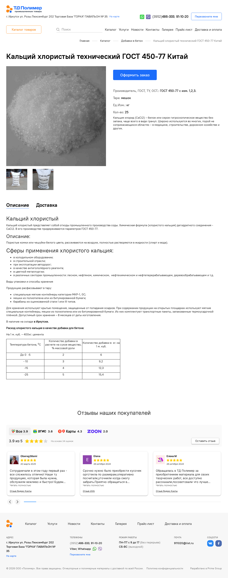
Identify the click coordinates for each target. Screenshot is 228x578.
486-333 (163, 16)
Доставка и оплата (208, 29)
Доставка (46, 205)
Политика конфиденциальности (164, 568)
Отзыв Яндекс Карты (21, 491)
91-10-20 (182, 16)
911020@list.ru (184, 543)
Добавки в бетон (132, 40)
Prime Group (215, 568)
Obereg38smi (28, 456)
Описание (17, 205)
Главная (84, 40)
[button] (10, 502)
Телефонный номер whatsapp (142, 17)
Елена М (172, 456)
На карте (114, 16)
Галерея (167, 29)
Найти (57, 29)
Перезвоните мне (206, 16)
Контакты (152, 29)
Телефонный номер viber (148, 17)
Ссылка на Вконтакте (210, 543)
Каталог (110, 29)
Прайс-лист (184, 29)
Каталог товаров (24, 29)
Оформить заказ (135, 74)
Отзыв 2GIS (89, 491)
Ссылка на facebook (218, 543)
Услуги (124, 29)
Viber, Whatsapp (80, 549)
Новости (137, 29)
